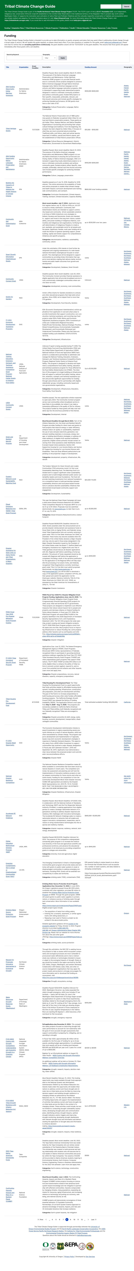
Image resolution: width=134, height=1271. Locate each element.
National (127, 130)
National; (127, 96)
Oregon (126, 913)
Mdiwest (127, 749)
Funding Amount (91, 67)
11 (78, 1220)
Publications (64, 28)
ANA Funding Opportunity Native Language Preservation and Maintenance (10, 162)
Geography (46, 54)
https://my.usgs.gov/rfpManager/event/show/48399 (60, 977)
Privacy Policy (69, 1256)
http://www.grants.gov (62, 569)
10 (74, 1220)
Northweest (128, 736)
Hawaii (126, 88)
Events (114, 28)
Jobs (109, 28)
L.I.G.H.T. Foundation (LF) (104, 12)
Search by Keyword (13, 54)
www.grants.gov (60, 509)
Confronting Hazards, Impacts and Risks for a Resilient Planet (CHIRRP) (10, 1194)
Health (72, 28)
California (127, 702)
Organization (23, 67)
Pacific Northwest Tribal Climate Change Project (54, 12)
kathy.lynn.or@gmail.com (113, 42)
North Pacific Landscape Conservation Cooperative (80, 1229)
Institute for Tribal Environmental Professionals (83, 1231)
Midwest (127, 264)
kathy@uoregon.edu (84, 1235)
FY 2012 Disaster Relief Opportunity (11, 743)
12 (82, 1220)
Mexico (126, 227)
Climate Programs (51, 28)
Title (7, 67)
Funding (7, 28)
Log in (130, 28)
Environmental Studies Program (45, 1229)
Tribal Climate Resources (35, 28)
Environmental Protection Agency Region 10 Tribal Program (66, 1233)
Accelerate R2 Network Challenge (10, 816)
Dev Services (90, 1256)
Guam (126, 94)
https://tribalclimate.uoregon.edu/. (17, 20)
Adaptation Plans (18, 28)
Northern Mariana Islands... (127, 171)
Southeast (127, 258)
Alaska (126, 85)
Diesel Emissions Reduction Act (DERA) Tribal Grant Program (11, 508)
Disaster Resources (98, 28)
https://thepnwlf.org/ (61, 18)
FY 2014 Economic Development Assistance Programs (10, 324)
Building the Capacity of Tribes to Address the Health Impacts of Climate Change (11, 189)
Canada (126, 225)
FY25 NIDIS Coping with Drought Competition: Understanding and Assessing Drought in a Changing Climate (11, 1047)
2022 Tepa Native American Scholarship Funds (10, 1155)
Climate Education (83, 28)
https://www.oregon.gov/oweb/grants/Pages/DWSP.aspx (61, 906)
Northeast (127, 255)
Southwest (127, 253)
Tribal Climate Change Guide (30, 6)
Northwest (127, 251)
